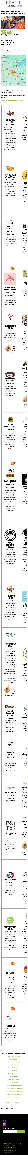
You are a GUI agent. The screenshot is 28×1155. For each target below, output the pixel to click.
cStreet (9, 1152)
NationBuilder (12, 1150)
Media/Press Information (9, 1147)
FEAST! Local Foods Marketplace (8, 32)
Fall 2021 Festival (14, 1082)
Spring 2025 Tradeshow (14, 1062)
